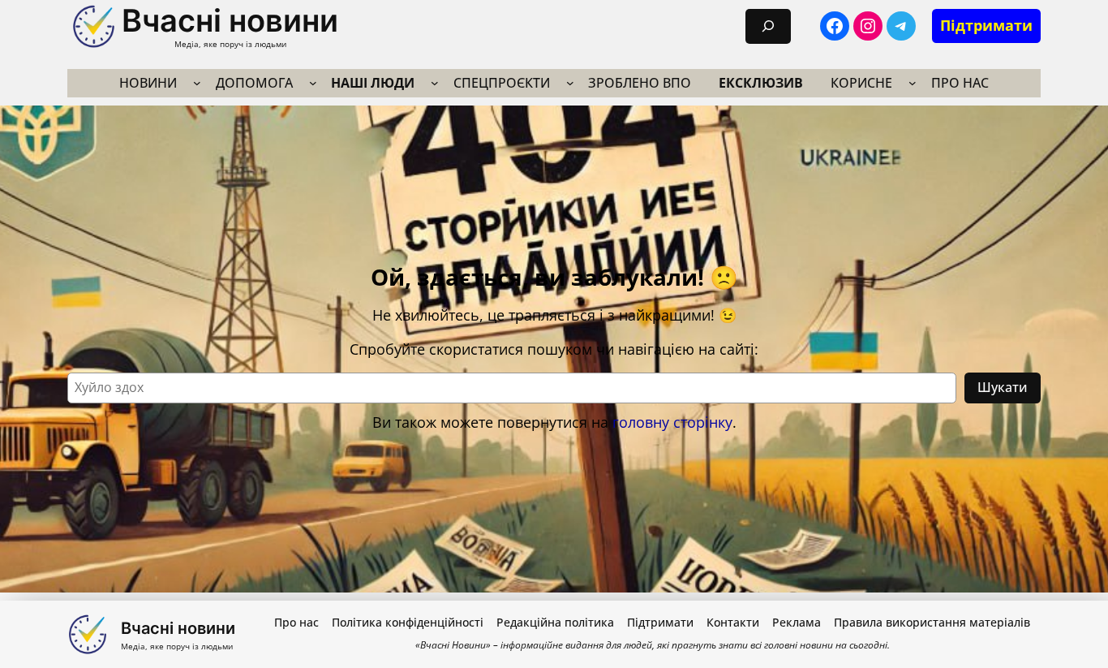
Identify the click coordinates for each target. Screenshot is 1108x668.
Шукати (1002, 387)
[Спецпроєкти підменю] (570, 83)
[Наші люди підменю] (435, 83)
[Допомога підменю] (313, 83)
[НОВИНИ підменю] (197, 83)
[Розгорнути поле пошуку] (768, 26)
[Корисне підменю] (912, 83)
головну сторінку (672, 422)
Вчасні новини (230, 20)
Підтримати (986, 25)
